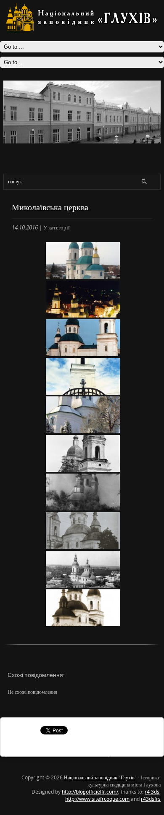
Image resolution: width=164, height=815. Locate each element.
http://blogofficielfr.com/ (90, 791)
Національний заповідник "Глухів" (100, 777)
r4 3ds (152, 791)
